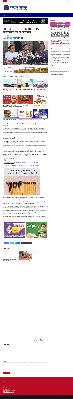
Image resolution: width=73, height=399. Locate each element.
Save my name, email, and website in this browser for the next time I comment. (18, 370)
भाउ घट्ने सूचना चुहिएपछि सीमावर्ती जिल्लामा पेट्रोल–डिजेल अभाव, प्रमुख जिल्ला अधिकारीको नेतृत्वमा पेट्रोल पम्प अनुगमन (40, 338)
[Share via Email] (19, 38)
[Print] (22, 38)
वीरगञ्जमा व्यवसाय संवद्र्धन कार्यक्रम (56, 60)
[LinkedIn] (14, 38)
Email (4, 365)
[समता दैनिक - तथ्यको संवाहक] (15, 7)
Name (4, 361)
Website (27, 365)
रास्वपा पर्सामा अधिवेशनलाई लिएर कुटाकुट (57, 74)
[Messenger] (16, 38)
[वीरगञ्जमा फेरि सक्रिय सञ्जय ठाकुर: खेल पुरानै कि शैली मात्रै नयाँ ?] (10, 255)
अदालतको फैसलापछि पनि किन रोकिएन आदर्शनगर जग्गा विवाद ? (60, 62)
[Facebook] (8, 38)
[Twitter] (11, 38)
